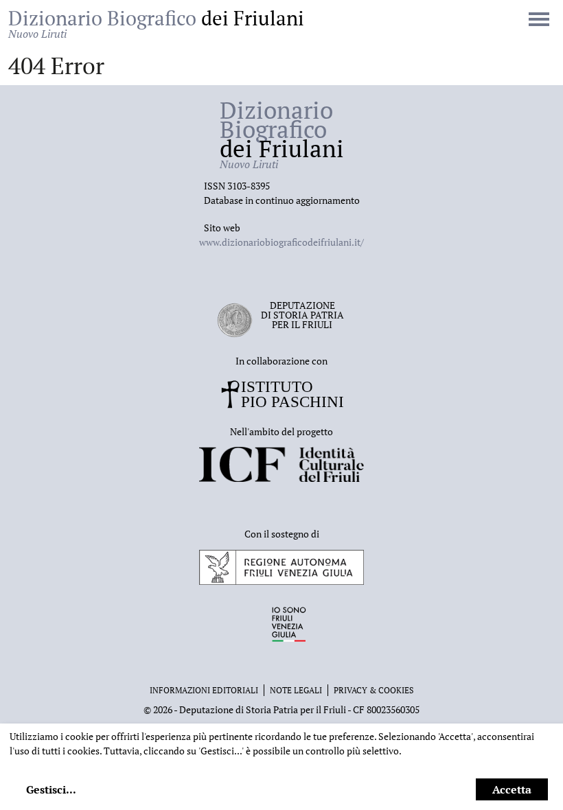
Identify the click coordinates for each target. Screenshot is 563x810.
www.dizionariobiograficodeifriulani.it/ (281, 241)
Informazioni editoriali (204, 690)
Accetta (511, 789)
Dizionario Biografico (156, 23)
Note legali (296, 690)
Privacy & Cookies (373, 690)
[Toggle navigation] (539, 20)
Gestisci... (51, 789)
